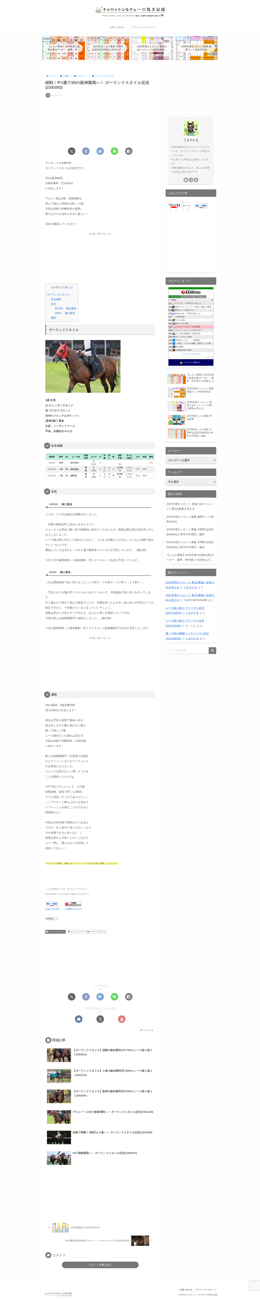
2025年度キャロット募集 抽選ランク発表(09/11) (190, 519)
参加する (210, 357)
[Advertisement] (100, 121)
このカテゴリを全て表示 (191, 354)
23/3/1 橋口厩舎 (65, 313)
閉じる (68, 287)
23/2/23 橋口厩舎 (65, 308)
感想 (53, 317)
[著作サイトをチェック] (78, 1019)
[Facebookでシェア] (86, 151)
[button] (129, 151)
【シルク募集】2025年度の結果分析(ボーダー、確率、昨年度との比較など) (190, 557)
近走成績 (56, 299)
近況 (53, 304)
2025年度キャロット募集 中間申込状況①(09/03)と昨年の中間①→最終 (190, 545)
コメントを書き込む (100, 1264)
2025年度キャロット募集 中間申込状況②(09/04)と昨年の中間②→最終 (190, 532)
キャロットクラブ (77, 932)
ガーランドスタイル (58, 294)
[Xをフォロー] (100, 1019)
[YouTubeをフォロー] (121, 1019)
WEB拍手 (50, 919)
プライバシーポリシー (205, 1289)
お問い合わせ (186, 1289)
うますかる (190, 140)
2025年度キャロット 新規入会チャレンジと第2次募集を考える (190, 506)
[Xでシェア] (71, 151)
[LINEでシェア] (114, 151)
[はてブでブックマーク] (100, 151)
